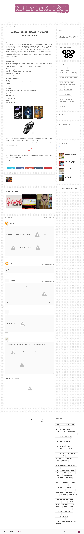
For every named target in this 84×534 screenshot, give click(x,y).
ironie (71, 506)
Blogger (70, 190)
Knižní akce (58, 472)
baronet (58, 497)
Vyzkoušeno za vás (73, 494)
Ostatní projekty (60, 458)
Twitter (11, 168)
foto (71, 422)
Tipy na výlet (59, 475)
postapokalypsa (68, 89)
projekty (58, 424)
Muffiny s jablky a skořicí (71, 154)
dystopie (62, 77)
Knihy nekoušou (18, 531)
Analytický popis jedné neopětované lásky (70, 162)
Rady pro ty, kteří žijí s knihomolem (70, 177)
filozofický (69, 96)
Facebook (21, 168)
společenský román (64, 70)
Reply (6, 257)
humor (61, 67)
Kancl (57, 492)
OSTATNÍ (43, 20)
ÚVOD (21, 20)
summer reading (73, 485)
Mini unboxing (68, 146)
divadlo (68, 92)
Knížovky (69, 446)
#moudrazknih (68, 168)
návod (61, 89)
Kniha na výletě (64, 492)
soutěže (63, 424)
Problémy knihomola (71, 465)
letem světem (68, 436)
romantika (62, 72)
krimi (65, 67)
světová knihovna (60, 518)
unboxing (58, 460)
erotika (61, 94)
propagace (58, 514)
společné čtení (67, 441)
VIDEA (37, 20)
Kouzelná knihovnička (71, 463)
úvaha (63, 521)
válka (71, 82)
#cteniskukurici (59, 487)
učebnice (66, 104)
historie (74, 72)
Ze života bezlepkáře (68, 475)
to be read (68, 518)
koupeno (63, 468)
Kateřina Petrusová (60, 453)
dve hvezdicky (59, 480)
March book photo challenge (67, 426)
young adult (63, 75)
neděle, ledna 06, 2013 (47, 339)
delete (52, 224)
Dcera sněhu (65, 460)
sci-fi (66, 79)
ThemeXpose (71, 531)
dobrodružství (72, 84)
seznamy (65, 485)
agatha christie (63, 84)
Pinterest (49, 168)
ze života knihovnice (61, 434)
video (57, 426)
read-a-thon (59, 485)
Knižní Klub (72, 492)
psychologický (70, 75)
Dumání (73, 470)
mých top (75, 458)
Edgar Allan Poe (69, 487)
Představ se (72, 472)
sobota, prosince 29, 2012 (46, 224)
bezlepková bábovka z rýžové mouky (64, 499)
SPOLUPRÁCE (51, 20)
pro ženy (67, 82)
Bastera (16, 178)
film (66, 87)
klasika (61, 82)
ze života (72, 70)
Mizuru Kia (12, 280)
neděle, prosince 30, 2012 (46, 264)
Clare (11, 339)
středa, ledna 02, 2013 (47, 312)
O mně (26, 20)
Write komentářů (49, 217)
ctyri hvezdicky (65, 422)
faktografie (67, 94)
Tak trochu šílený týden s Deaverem (64, 448)
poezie (75, 77)
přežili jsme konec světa (68, 514)
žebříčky (76, 521)
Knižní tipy (65, 472)
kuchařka (71, 87)
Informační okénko (60, 446)
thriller (68, 72)
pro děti (61, 79)
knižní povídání (59, 436)
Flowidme (39, 419)
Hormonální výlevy (60, 489)
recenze (58, 422)
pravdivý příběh (63, 101)
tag (73, 468)
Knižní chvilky (59, 441)
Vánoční (75, 434)
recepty (58, 451)
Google (30, 168)
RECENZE (32, 20)
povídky (61, 99)
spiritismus (71, 101)
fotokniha (65, 506)
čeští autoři (72, 104)
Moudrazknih (64, 494)
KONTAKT (58, 20)
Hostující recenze (60, 463)
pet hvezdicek (71, 431)
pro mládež (62, 92)
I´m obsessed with (71, 489)
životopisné (62, 106)
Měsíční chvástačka (60, 465)
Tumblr (39, 168)
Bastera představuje (65, 470)
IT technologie (68, 77)
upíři (61, 104)
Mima (11, 312)
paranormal (68, 509)
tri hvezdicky (59, 443)
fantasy (61, 87)
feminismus (62, 96)
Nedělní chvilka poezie (72, 453)
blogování (58, 501)
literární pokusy (60, 509)
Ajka (11, 263)
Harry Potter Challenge (69, 443)
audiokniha (72, 79)
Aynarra (12, 223)
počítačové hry (68, 99)
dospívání (74, 92)
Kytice (57, 494)
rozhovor (58, 516)
